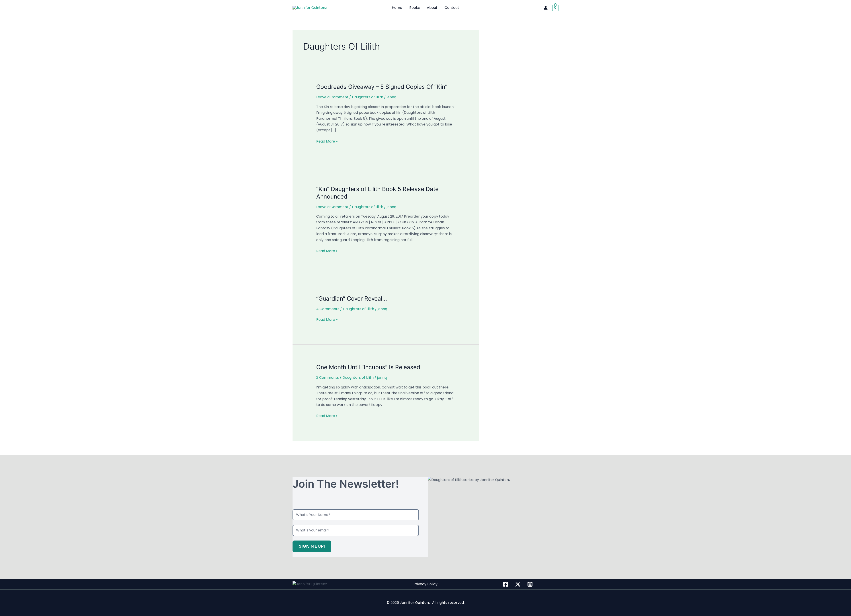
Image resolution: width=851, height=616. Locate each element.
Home (397, 7)
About (432, 7)
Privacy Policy (425, 584)
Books (414, 7)
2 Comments (327, 377)
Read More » (327, 141)
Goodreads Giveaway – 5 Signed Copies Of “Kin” (381, 86)
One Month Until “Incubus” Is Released (368, 367)
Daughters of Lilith (367, 97)
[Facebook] (505, 584)
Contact (452, 7)
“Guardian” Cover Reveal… (351, 298)
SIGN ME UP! (312, 546)
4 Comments (327, 308)
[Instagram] (530, 584)
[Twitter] (518, 584)
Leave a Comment (332, 97)
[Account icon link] (546, 8)
